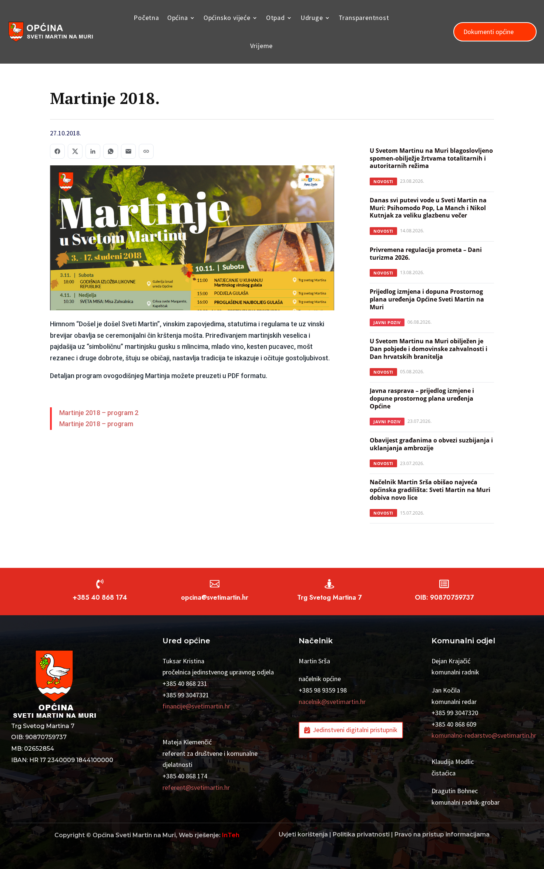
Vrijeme (261, 45)
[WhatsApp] (110, 151)
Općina (177, 17)
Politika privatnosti (361, 834)
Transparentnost (364, 17)
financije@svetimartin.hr (196, 706)
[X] (75, 151)
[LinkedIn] (92, 151)
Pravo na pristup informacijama (442, 834)
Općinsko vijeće (227, 17)
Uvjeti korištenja (303, 834)
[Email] (128, 151)
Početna (146, 17)
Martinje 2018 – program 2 (98, 413)
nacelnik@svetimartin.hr (332, 701)
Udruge (311, 17)
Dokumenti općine (488, 31)
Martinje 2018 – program (96, 424)
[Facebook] (57, 151)
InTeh (230, 835)
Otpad (275, 17)
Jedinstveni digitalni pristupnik (355, 729)
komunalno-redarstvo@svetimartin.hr (483, 735)
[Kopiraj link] (146, 151)
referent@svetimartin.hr (196, 787)
